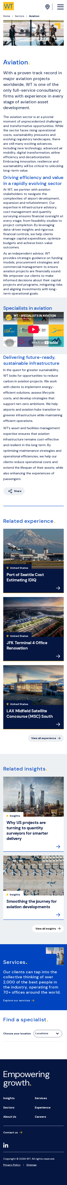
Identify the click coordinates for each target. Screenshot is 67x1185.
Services (41, 1098)
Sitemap (31, 1165)
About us (9, 1117)
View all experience (43, 738)
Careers (40, 1117)
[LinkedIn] (5, 1146)
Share (17, 491)
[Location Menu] (48, 7)
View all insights (45, 928)
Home (6, 16)
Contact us (10, 1132)
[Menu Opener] (60, 7)
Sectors (19, 16)
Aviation (34, 16)
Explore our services (16, 1000)
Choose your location (17, 1033)
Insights (9, 1098)
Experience (43, 1107)
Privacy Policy (11, 1165)
